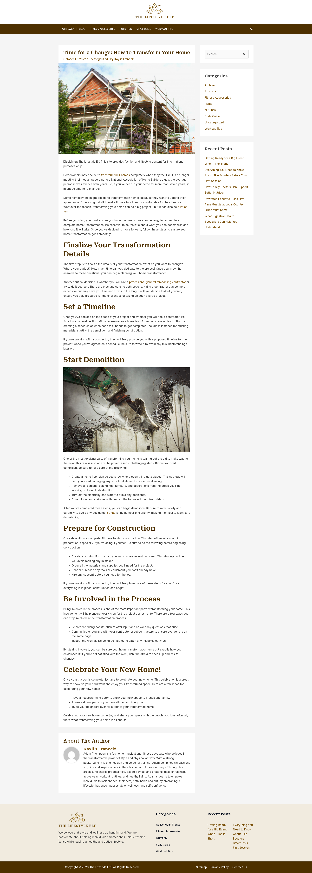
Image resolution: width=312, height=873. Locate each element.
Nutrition (210, 110)
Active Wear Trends (168, 824)
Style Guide (212, 116)
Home (208, 103)
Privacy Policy (219, 867)
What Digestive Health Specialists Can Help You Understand (221, 222)
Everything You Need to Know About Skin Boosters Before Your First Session (226, 175)
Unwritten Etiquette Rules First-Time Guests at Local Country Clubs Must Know (225, 204)
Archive (210, 85)
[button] (252, 29)
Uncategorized (98, 59)
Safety (111, 512)
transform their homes (115, 175)
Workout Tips (213, 128)
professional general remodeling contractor (157, 282)
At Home (210, 91)
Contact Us (239, 867)
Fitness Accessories (218, 97)
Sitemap (201, 867)
